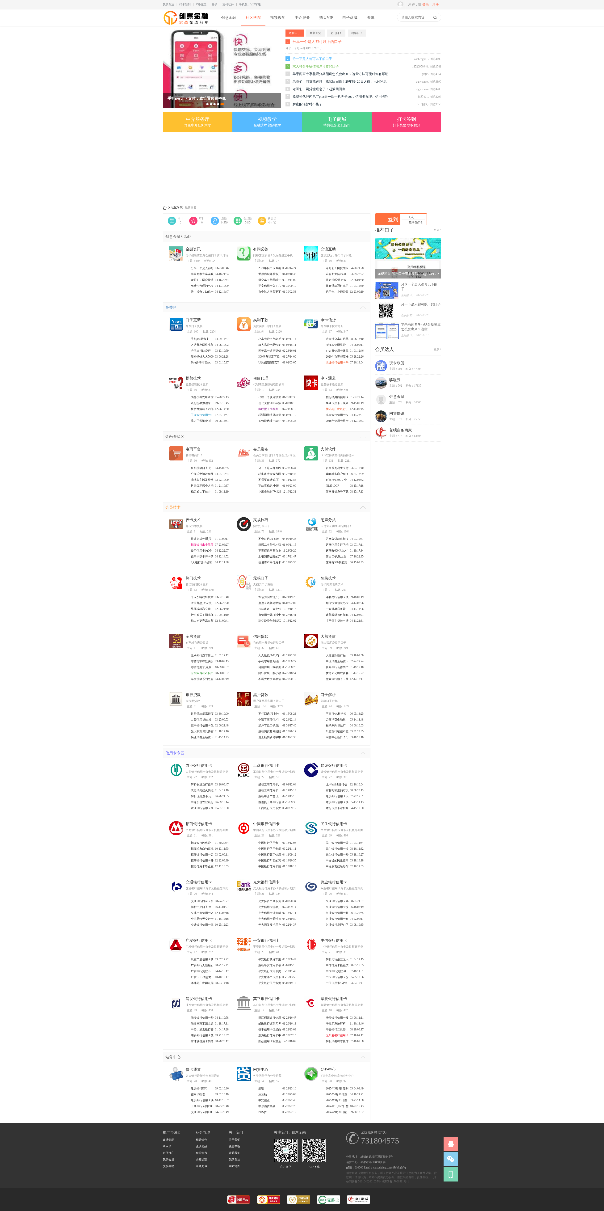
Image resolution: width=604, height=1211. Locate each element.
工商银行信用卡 (266, 766)
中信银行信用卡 (334, 940)
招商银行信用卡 (199, 824)
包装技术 (328, 578)
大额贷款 (328, 636)
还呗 (261, 1088)
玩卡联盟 (396, 363)
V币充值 (201, 4)
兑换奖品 (201, 1146)
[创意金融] (186, 25)
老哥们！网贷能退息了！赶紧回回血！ (321, 89)
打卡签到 (185, 4)
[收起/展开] (363, 236)
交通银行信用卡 (199, 882)
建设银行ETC (199, 1088)
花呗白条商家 (400, 430)
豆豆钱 (262, 1094)
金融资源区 (174, 437)
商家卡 (167, 1146)
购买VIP (326, 18)
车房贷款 (193, 636)
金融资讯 (193, 249)
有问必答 (260, 249)
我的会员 (168, 1159)
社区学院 (253, 18)
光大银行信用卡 (266, 882)
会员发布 (260, 449)
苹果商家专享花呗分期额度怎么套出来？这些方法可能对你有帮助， (342, 74)
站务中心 (172, 1057)
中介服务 (302, 18)
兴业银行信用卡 (334, 882)
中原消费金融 (266, 1106)
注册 (435, 4)
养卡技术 (193, 520)
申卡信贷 (328, 320)
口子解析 (328, 695)
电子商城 (349, 18)
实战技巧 (260, 520)
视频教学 (277, 18)
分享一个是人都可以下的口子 (317, 42)
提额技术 (193, 378)
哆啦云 (395, 380)
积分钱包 (201, 1139)
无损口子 (260, 578)
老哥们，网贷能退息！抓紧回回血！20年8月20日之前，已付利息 (340, 81)
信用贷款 (260, 636)
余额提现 (201, 1159)
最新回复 (190, 207)
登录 (425, 4)
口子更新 (193, 320)
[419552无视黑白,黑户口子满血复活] (408, 277)
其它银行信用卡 (266, 999)
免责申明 (234, 1146)
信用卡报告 (198, 1094)
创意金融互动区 (178, 237)
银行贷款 (193, 695)
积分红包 (201, 1153)
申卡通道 (328, 378)
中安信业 (264, 1100)
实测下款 (260, 320)
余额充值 (201, 1166)
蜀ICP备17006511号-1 (395, 1181)
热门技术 (193, 578)
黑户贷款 (260, 695)
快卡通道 (193, 1070)
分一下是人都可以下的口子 (312, 59)
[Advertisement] (302, 169)
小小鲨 (272, 222)
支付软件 (228, 4)
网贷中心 (260, 1070)
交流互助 (328, 249)
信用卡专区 (174, 753)
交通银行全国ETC (202, 1112)
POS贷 (262, 1112)
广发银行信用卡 (199, 940)
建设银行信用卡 (334, 766)
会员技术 (172, 507)
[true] (435, 17)
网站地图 (234, 1166)
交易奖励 (168, 1166)
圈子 (214, 4)
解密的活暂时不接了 (307, 104)
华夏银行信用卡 (334, 999)
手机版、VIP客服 (250, 4)
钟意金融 (396, 397)
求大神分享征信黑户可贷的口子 (316, 66)
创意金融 (228, 18)
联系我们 (234, 1153)
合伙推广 (168, 1153)
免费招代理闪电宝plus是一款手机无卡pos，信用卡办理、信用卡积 (340, 96)
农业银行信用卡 (199, 766)
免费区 (171, 307)
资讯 (370, 18)
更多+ (437, 230)
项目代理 (260, 378)
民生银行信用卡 (334, 824)
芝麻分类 (328, 520)
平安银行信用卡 (266, 940)
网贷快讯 (396, 413)
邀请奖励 (168, 1139)
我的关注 (168, 4)
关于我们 (234, 1139)
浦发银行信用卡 (199, 999)
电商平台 (193, 449)
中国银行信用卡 (266, 824)
